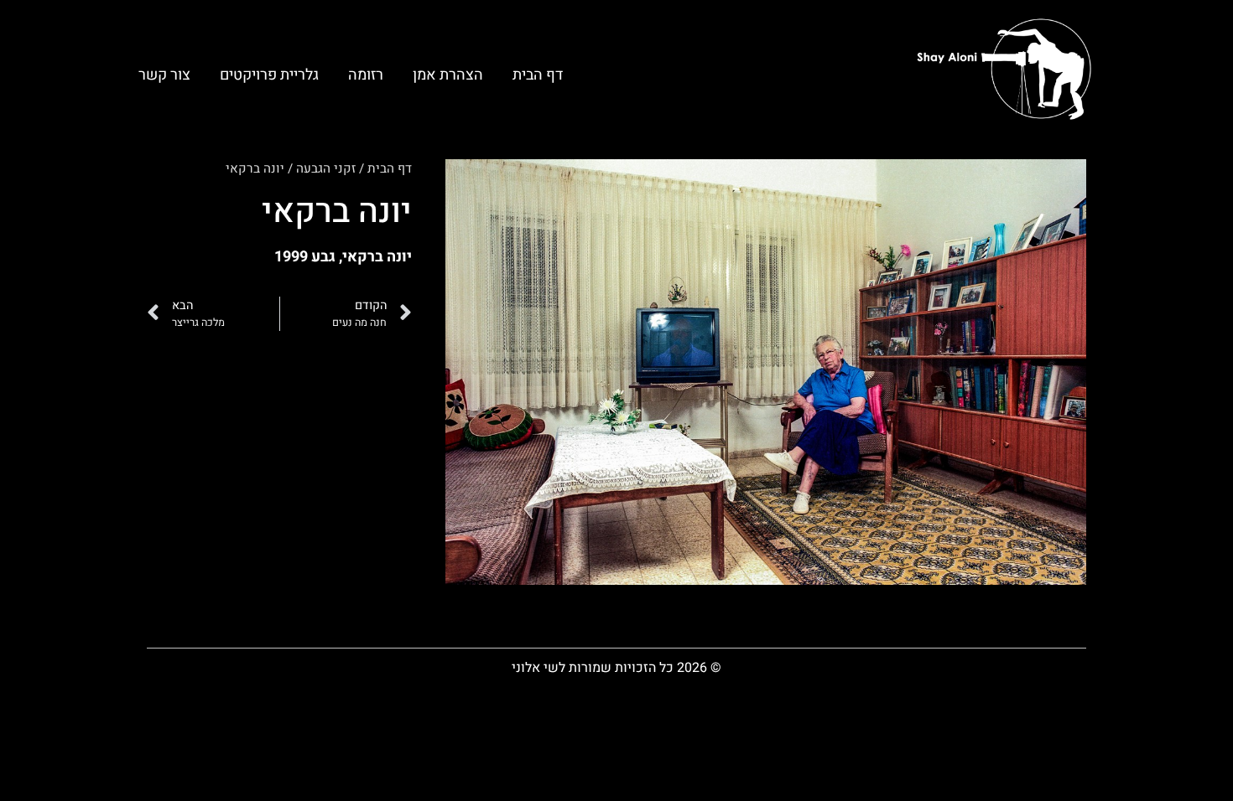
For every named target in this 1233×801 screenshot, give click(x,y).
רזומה (365, 75)
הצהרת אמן (448, 75)
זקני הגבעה (326, 168)
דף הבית (537, 75)
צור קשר (164, 75)
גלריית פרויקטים (269, 75)
